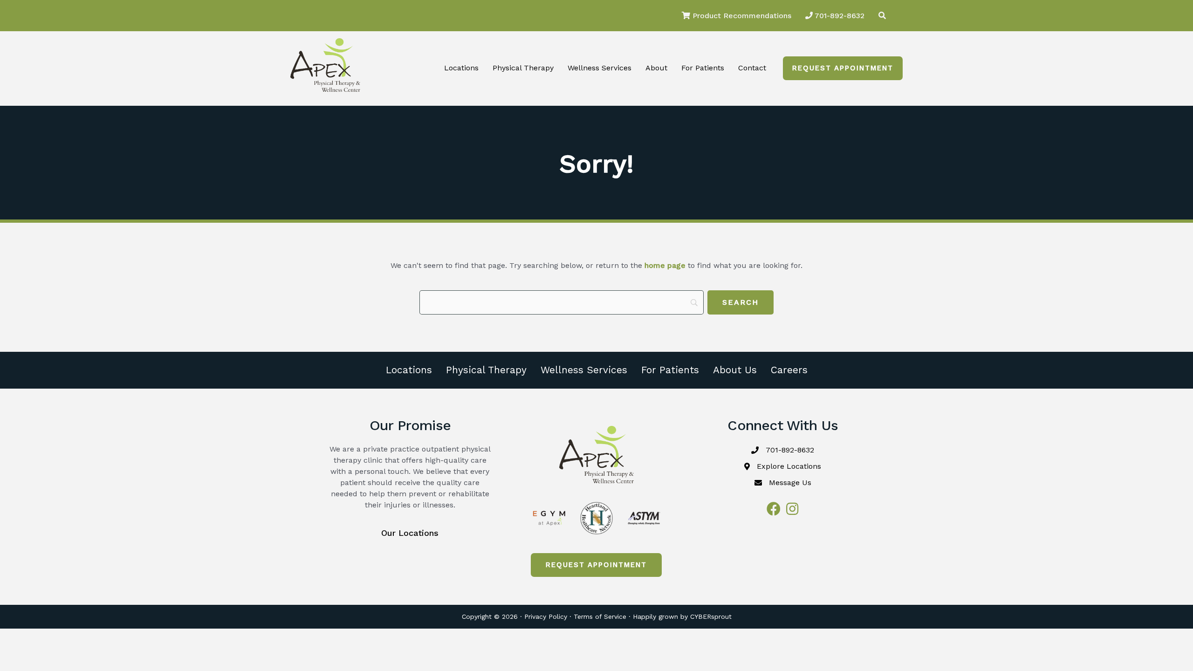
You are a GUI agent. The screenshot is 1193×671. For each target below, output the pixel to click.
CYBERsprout (711, 616)
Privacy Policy (545, 616)
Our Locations (410, 533)
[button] (843, 68)
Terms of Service (600, 616)
